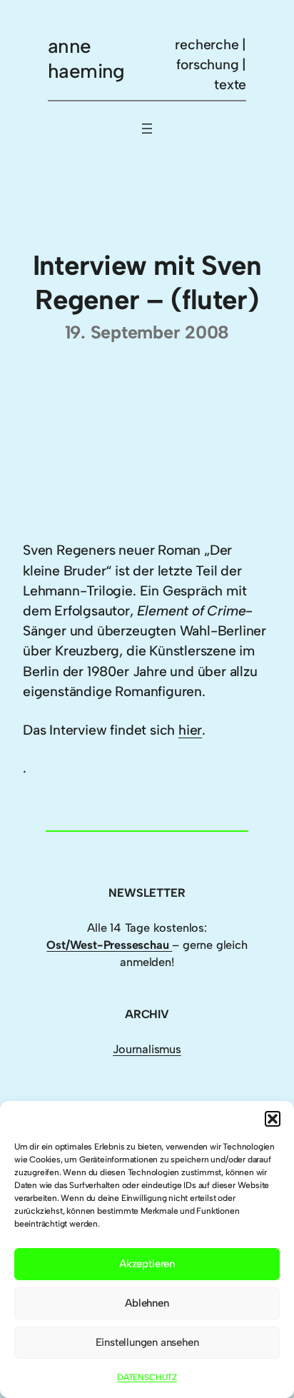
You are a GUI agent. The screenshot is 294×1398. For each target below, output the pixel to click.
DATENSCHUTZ (147, 1377)
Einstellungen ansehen (147, 1342)
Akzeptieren (147, 1263)
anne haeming (86, 58)
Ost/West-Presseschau (109, 945)
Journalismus (147, 1049)
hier (190, 730)
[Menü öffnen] (147, 128)
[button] (272, 1119)
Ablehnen (146, 1303)
